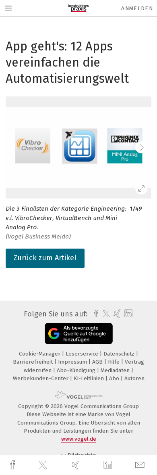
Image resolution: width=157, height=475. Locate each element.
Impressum (73, 361)
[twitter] (43, 465)
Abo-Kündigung (77, 370)
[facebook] (13, 465)
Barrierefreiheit (33, 361)
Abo (115, 378)
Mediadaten (116, 370)
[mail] (141, 465)
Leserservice (83, 353)
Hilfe (114, 361)
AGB (98, 361)
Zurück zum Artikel (45, 257)
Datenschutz (119, 353)
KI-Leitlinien (89, 378)
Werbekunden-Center (41, 378)
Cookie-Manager (40, 353)
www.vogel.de (78, 438)
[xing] (76, 465)
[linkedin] (109, 465)
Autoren (134, 378)
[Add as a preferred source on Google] (79, 333)
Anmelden (137, 8)
